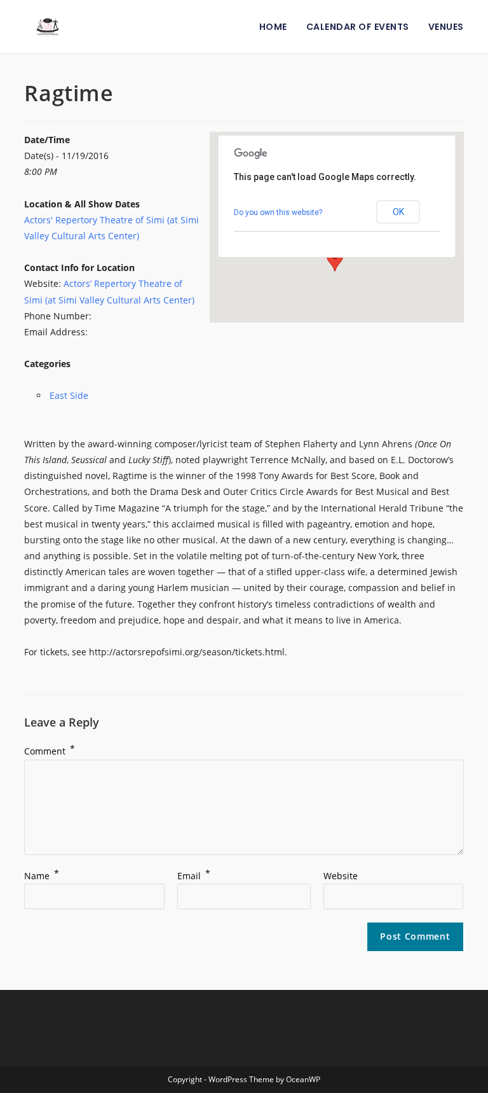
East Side (69, 395)
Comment (49, 751)
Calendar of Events (357, 26)
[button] (335, 259)
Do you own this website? (278, 212)
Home (273, 26)
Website (340, 876)
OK (398, 212)
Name (41, 876)
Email (193, 876)
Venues (446, 26)
